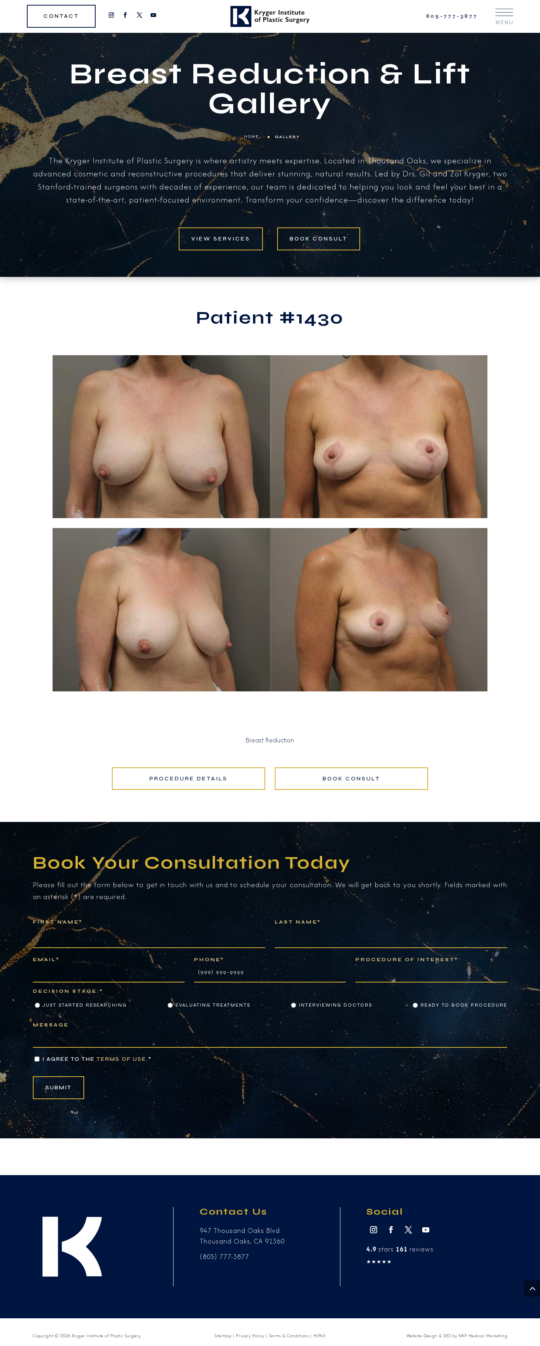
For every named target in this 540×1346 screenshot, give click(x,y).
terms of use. (122, 1059)
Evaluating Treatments (213, 1005)
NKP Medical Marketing (483, 1336)
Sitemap (223, 1336)
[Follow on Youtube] (153, 15)
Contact (61, 16)
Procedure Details (188, 778)
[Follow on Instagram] (111, 15)
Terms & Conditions (289, 1336)
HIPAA (319, 1336)
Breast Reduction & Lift (270, 74)
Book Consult (318, 238)
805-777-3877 (452, 16)
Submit (58, 1087)
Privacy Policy (250, 1336)
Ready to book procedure (464, 1005)
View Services (220, 238)
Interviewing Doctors (335, 1005)
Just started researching (85, 1005)
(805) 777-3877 (224, 1256)
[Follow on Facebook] (125, 15)
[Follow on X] (139, 15)
